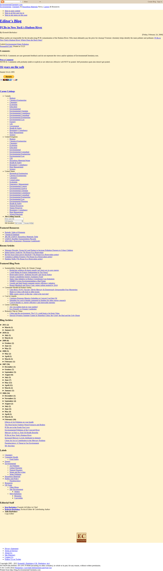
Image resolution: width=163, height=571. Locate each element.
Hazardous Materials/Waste (20, 160)
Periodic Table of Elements (15, 232)
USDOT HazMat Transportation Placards (20, 239)
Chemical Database (12, 234)
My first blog (10, 446)
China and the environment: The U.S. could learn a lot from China (34, 313)
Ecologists (13, 105)
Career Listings (7, 91)
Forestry (13, 122)
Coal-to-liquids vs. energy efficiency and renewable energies (32, 303)
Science (12, 135)
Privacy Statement (11, 549)
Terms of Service (11, 551)
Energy (7, 461)
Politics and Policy (12, 479)
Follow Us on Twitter (13, 559)
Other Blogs (14, 487)
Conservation (15, 180)
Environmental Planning (19, 201)
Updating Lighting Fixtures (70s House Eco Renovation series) (28, 257)
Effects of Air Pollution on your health (19, 422)
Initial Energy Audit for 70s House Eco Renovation (24, 252)
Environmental (5, 7)
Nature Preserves (16, 208)
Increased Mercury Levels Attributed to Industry (23, 438)
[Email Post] (25, 46)
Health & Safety (16, 128)
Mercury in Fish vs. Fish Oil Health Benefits (21, 433)
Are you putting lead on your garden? (24, 307)
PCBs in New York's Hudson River (21, 27)
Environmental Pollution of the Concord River (22, 430)
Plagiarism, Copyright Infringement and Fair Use (33, 568)
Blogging (17, 496)
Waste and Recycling (17, 472)
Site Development (16, 489)
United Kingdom (11, 137)
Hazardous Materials (30, 7)
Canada (8, 96)
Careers (46, 7)
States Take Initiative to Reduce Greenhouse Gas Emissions (32, 279)
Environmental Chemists (19, 111)
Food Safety (14, 459)
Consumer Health (11, 457)
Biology (13, 98)
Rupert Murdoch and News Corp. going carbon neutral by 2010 (34, 285)
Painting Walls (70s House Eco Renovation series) (24, 259)
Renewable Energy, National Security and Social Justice (31, 275)
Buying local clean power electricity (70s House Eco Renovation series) (32, 255)
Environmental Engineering (20, 117)
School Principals (16, 214)
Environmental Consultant (19, 115)
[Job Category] (14, 221)
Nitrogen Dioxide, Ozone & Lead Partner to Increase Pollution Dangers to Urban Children (39, 250)
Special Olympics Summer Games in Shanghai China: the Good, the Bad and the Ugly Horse (45, 315)
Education (13, 107)
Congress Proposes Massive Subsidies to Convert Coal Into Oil (33, 298)
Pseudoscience (15, 481)
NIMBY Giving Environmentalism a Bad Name (28, 281)
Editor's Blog (10, 21)
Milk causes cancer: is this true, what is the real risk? (29, 294)
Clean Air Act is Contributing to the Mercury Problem (25, 440)
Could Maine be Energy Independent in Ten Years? (29, 272)
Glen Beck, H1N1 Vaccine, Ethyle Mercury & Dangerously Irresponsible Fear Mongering (43, 290)
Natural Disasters (16, 470)
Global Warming (16, 468)
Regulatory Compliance (18, 130)
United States (10, 171)
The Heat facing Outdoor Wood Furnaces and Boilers (25, 425)
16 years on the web (12, 67)
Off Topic (8, 485)
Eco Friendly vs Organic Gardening (23, 309)
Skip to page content (12, 11)
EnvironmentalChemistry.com (11, 5)
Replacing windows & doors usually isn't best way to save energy (34, 270)
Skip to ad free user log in (14, 13)
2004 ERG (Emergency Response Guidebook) (22, 241)
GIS (11, 124)
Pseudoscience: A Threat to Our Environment (22, 443)
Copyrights (18, 498)
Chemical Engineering (18, 100)
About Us (8, 553)
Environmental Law (17, 120)
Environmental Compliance (20, 113)
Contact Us (9, 557)
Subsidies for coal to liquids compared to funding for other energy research (38, 300)
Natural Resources (16, 206)
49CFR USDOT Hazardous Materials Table (21, 237)
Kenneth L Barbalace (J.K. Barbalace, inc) (34, 563)
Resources (9, 483)
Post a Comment (6, 60)
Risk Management (16, 133)
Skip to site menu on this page (16, 15)
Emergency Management (19, 184)
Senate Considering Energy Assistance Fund (26, 277)
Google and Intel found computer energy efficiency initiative (32, 283)
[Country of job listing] (27, 223)
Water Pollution (23, 44)
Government (14, 126)
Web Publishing (15, 494)
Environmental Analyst (18, 188)
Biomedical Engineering (19, 173)
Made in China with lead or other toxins (24, 292)
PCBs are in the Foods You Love (17, 427)
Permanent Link (6, 46)
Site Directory (10, 555)
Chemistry (16, 7)
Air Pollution (14, 466)
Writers (17, 492)
